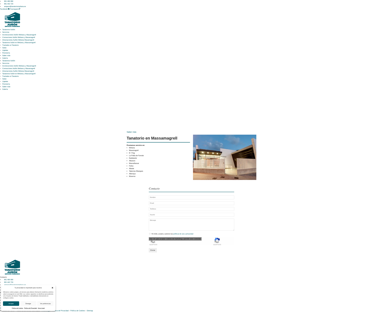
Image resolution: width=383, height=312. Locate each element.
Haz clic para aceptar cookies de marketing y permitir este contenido (175, 239)
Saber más (6, 55)
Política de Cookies (17, 308)
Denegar (28, 303)
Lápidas (5, 50)
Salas (4, 48)
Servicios (5, 32)
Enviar (152, 250)
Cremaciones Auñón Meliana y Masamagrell (18, 37)
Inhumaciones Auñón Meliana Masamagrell (18, 40)
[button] (52, 288)
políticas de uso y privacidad (183, 234)
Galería (5, 58)
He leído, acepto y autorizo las (172, 234)
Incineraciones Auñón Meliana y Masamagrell (19, 35)
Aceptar (11, 303)
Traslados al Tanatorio (10, 45)
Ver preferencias (45, 303)
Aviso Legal (41, 308)
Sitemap (90, 311)
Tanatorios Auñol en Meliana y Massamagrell (19, 42)
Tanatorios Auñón (8, 30)
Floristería (6, 53)
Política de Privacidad (30, 308)
